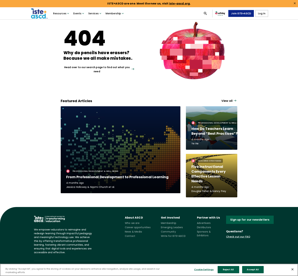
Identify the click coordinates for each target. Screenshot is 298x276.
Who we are (132, 223)
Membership (113, 13)
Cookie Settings (204, 269)
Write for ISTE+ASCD (173, 236)
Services (93, 13)
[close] (294, 3)
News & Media (133, 231)
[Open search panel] (205, 13)
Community (168, 231)
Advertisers (204, 223)
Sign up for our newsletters (249, 220)
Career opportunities (138, 227)
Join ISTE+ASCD (241, 13)
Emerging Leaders (172, 227)
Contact (130, 236)
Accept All (253, 269)
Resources (59, 13)
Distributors (204, 227)
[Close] (292, 269)
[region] (149, 270)
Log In (261, 13)
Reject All (228, 269)
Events (77, 13)
